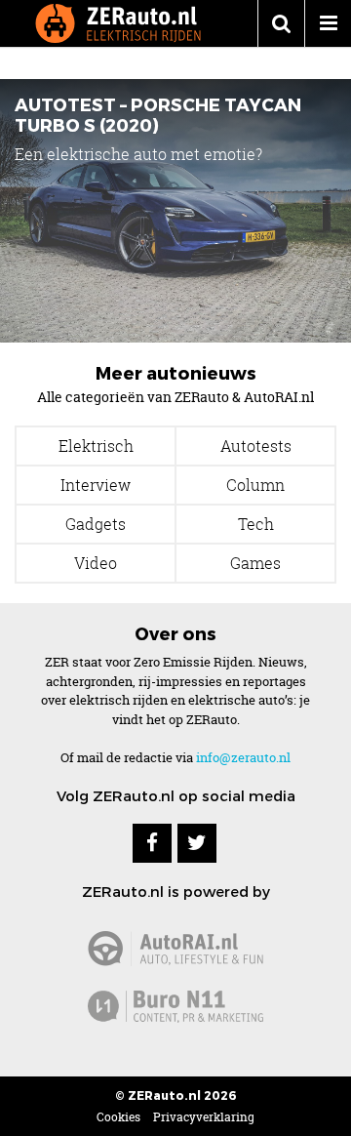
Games (255, 563)
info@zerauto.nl (243, 757)
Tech (256, 524)
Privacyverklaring (203, 1117)
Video (95, 563)
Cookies (118, 1117)
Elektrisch (96, 446)
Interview (95, 485)
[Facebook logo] (152, 843)
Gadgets (95, 524)
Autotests (256, 446)
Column (255, 485)
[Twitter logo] (196, 843)
